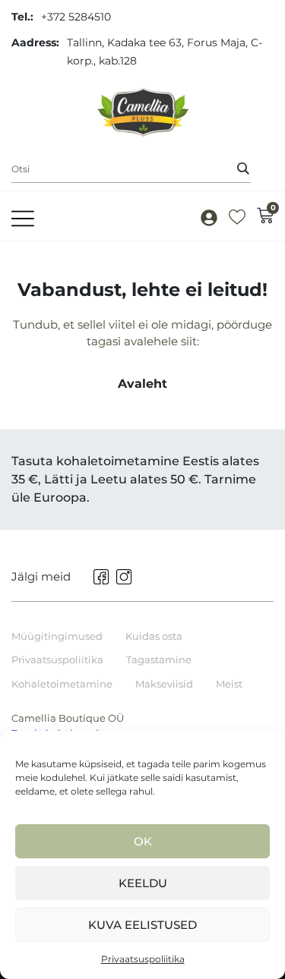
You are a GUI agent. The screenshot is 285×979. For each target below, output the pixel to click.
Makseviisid (164, 684)
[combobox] (131, 169)
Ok (143, 841)
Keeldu (143, 883)
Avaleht (142, 383)
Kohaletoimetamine (61, 684)
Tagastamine (159, 659)
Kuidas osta (153, 636)
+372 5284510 (76, 17)
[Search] (243, 168)
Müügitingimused (57, 636)
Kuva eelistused (142, 925)
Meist (229, 684)
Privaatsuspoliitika (143, 959)
